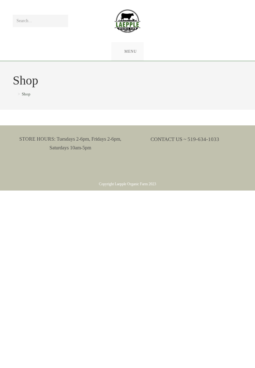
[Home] (14, 94)
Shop (26, 94)
